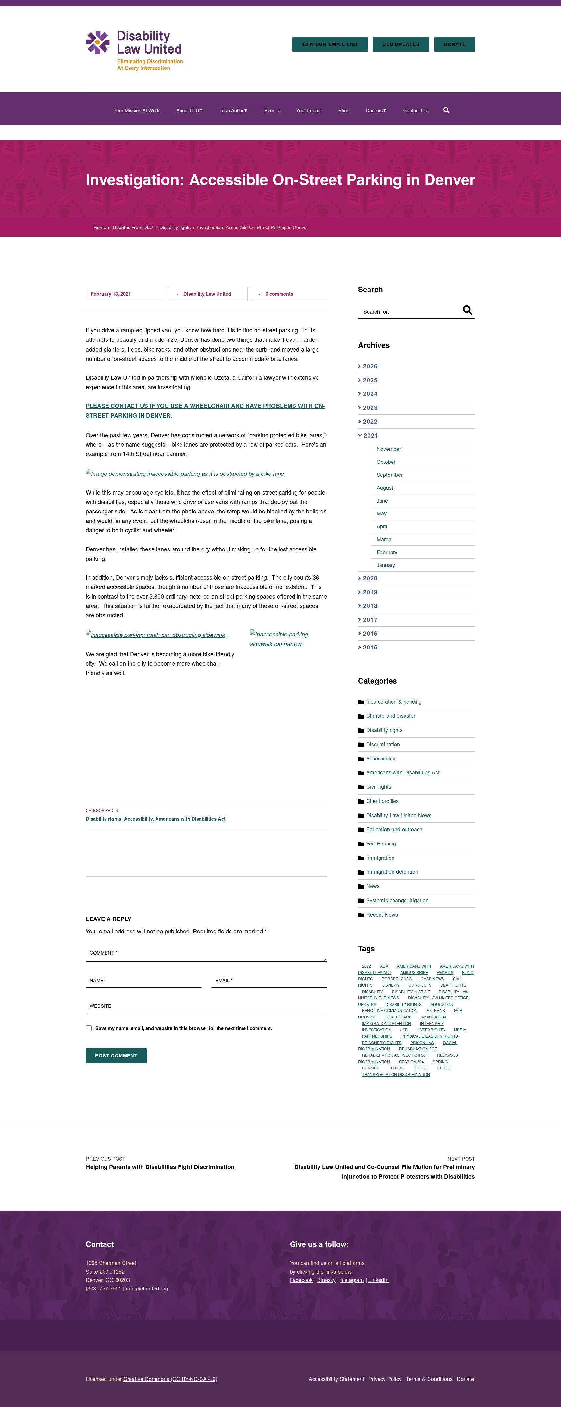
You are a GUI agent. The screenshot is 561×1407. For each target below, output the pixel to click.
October (386, 461)
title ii (420, 1068)
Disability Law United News (398, 815)
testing (397, 1068)
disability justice (411, 991)
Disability (372, 991)
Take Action (231, 110)
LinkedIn (378, 1280)
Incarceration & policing (394, 701)
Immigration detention (392, 871)
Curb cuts (419, 985)
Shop (343, 110)
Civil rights (378, 786)
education (441, 1004)
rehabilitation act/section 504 (395, 1055)
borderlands (397, 978)
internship (432, 1023)
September (390, 474)
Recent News (382, 914)
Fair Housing (381, 843)
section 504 (411, 1061)
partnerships (377, 1036)
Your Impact (309, 110)
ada (384, 966)
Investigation (376, 1029)
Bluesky (326, 1280)
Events (271, 110)
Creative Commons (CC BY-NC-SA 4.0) (170, 1379)
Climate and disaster (390, 715)
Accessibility (138, 818)
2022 (366, 966)
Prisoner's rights (381, 1042)
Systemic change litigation (397, 900)
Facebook (301, 1280)
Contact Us (415, 110)
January (386, 565)
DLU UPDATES (401, 44)
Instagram (352, 1280)
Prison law (422, 1042)
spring (440, 1061)
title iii (443, 1068)
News (373, 886)
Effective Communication (390, 1010)
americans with (414, 966)
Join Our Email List (330, 44)
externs (436, 1010)
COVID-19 (391, 985)
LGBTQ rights (431, 1029)
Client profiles (382, 801)
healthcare (398, 1017)
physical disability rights (429, 1036)
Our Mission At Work (137, 110)
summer (371, 1068)
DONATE (455, 44)
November (389, 448)
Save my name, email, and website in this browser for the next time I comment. (183, 1028)
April (382, 526)
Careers (374, 110)
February (387, 552)
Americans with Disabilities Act (190, 818)
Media (460, 1029)
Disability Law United (207, 293)
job (404, 1029)
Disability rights (103, 818)
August (385, 487)
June (382, 500)
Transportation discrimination (396, 1074)
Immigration (380, 857)
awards (445, 972)
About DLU (187, 110)
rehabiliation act (418, 1049)
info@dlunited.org (147, 1288)
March (384, 539)
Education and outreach (394, 829)
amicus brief (414, 972)
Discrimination (383, 744)
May (382, 513)
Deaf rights (453, 985)
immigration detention (386, 1023)
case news (432, 978)
